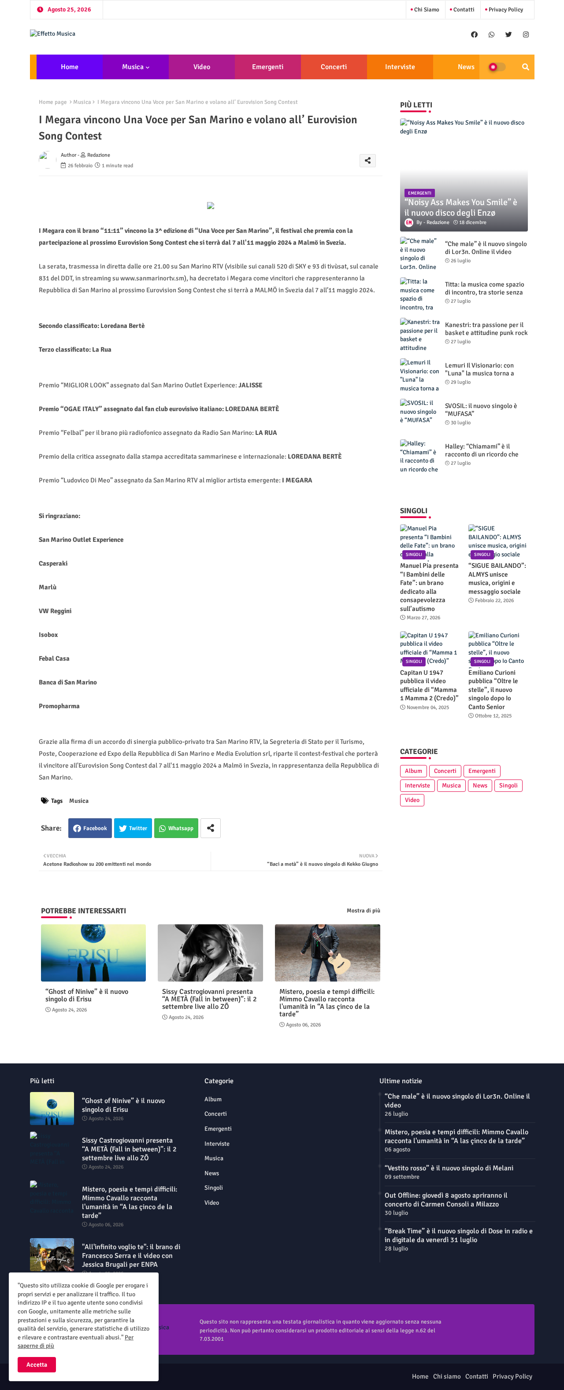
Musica (133, 67)
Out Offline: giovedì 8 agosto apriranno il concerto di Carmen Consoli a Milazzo (446, 1200)
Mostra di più (363, 910)
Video (201, 67)
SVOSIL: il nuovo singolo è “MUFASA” (481, 410)
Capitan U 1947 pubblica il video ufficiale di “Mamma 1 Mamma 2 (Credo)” (429, 685)
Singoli (508, 785)
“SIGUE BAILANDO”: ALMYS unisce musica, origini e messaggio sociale (497, 579)
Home (69, 67)
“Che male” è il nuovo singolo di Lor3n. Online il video (486, 248)
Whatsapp (180, 828)
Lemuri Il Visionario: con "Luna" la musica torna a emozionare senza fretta (480, 373)
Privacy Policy (505, 9)
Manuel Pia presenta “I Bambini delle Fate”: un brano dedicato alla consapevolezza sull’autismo (429, 587)
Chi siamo (426, 9)
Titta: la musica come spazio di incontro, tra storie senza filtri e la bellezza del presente (484, 296)
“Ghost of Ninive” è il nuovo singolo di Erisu (86, 995)
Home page (53, 102)
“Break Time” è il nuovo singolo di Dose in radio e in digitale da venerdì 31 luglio (459, 1235)
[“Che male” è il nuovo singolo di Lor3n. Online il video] (420, 254)
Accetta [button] (36, 1364)
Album (413, 771)
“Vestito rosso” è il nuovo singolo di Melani (449, 1168)
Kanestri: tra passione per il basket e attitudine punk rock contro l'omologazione (486, 333)
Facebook (95, 828)
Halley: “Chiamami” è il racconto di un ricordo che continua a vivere (482, 454)
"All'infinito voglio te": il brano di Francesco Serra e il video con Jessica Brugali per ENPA (131, 1256)
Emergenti (267, 67)
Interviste (400, 67)
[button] (525, 67)
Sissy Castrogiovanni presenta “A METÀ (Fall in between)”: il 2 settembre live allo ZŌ (209, 999)
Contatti (463, 9)
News (466, 67)
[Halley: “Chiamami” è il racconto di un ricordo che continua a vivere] (420, 456)
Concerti (334, 67)
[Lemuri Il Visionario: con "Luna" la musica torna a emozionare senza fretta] (420, 375)
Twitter (138, 828)
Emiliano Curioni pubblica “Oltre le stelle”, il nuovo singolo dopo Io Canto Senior (493, 690)
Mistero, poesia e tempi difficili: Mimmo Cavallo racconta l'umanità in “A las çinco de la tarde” (327, 1003)
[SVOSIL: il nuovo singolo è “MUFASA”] (420, 416)
